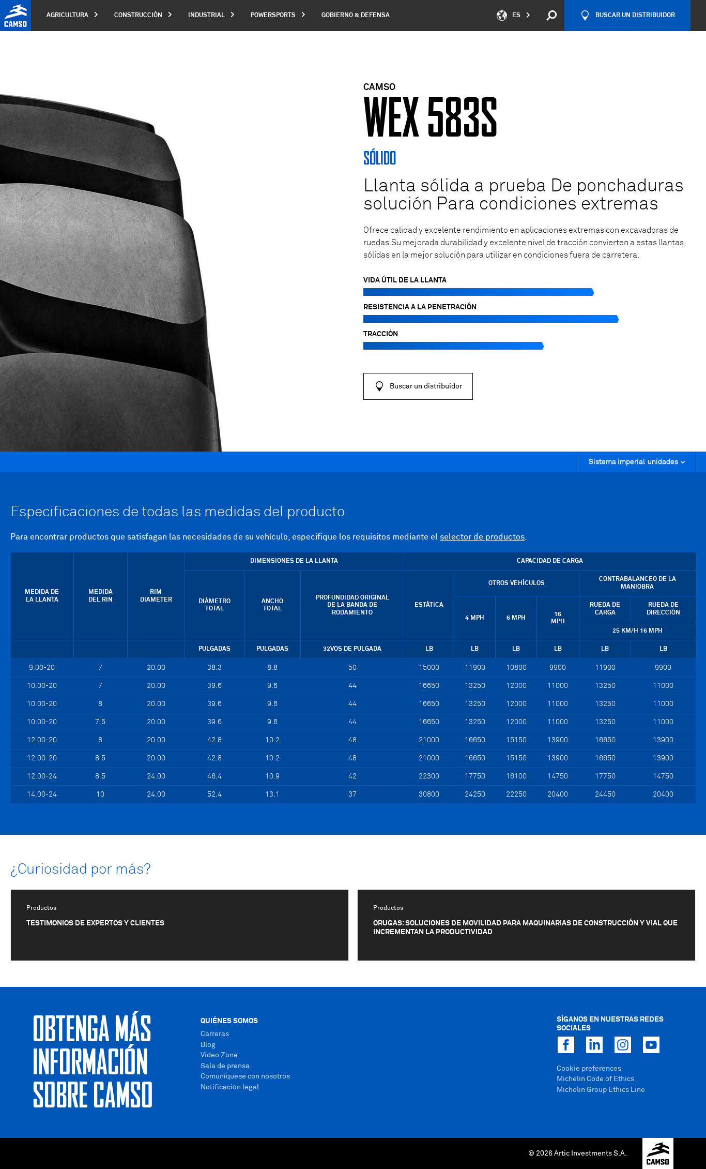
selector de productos (482, 537)
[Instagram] (623, 1045)
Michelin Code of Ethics (595, 1079)
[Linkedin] (594, 1045)
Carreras (215, 1034)
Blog (208, 1044)
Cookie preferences (589, 1068)
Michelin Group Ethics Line (601, 1089)
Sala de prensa (225, 1066)
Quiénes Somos (229, 1021)
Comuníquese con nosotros (245, 1076)
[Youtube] (651, 1045)
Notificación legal (230, 1087)
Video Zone (219, 1055)
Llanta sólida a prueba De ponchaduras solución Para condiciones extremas (523, 195)
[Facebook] (566, 1045)
